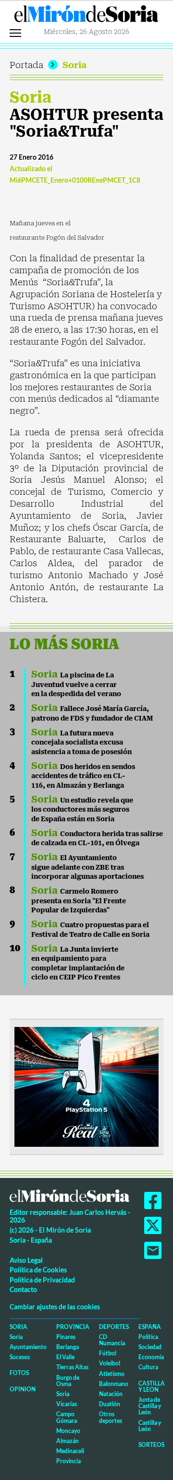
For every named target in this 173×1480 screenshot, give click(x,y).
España (149, 1326)
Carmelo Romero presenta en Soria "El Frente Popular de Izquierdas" (78, 900)
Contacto (23, 1289)
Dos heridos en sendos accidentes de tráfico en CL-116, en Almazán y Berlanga (83, 776)
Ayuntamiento (28, 1347)
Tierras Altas (72, 1367)
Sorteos (151, 1444)
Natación (111, 1394)
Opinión (23, 1389)
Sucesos (20, 1357)
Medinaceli (70, 1451)
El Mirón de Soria (86, 16)
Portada (26, 65)
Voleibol (109, 1363)
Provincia (72, 1326)
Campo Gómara (66, 1417)
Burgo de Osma (67, 1380)
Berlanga (67, 1347)
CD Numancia (112, 1340)
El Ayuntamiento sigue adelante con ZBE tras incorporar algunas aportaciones (87, 867)
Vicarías (66, 1404)
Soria (74, 65)
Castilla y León (151, 1386)
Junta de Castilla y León (149, 1406)
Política (148, 1336)
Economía (151, 1357)
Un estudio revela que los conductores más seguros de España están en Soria (82, 809)
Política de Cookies (38, 1270)
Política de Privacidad (42, 1280)
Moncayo (68, 1430)
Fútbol (107, 1353)
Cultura (148, 1367)
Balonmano (113, 1383)
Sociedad (149, 1347)
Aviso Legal (26, 1260)
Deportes (114, 1326)
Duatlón (109, 1404)
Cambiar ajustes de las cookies (55, 1307)
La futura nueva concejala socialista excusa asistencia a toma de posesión (81, 742)
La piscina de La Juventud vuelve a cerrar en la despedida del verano (76, 684)
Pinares (65, 1336)
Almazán (67, 1441)
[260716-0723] (86, 1086)
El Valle (65, 1357)
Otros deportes (110, 1417)
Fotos (19, 1372)
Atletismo (111, 1373)
